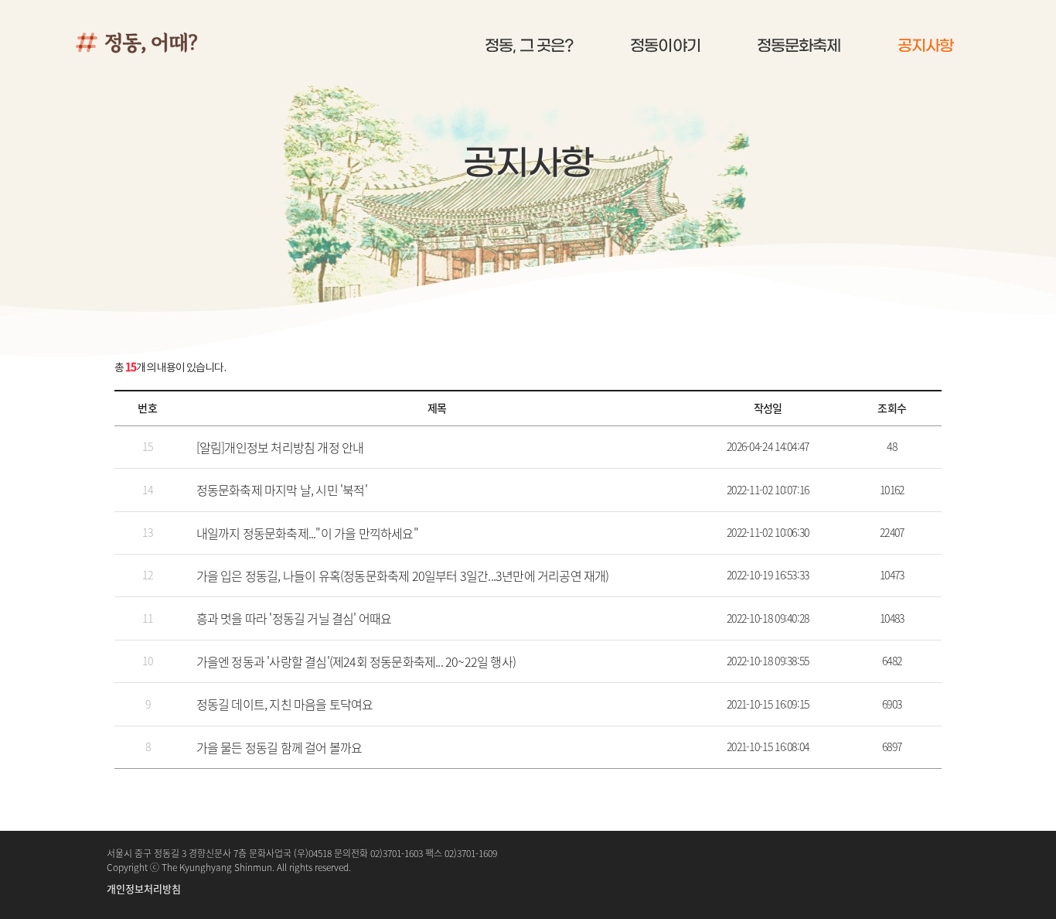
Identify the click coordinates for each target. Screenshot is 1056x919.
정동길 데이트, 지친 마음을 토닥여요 (284, 704)
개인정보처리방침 (144, 888)
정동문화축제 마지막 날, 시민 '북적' (281, 489)
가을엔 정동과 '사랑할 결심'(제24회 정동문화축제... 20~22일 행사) (356, 661)
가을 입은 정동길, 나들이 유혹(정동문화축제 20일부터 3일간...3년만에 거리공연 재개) (402, 575)
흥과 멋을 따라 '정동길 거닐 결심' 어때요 (294, 618)
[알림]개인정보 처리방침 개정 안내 (280, 447)
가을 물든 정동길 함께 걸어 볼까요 (279, 747)
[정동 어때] (168, 42)
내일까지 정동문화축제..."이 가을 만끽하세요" (307, 533)
